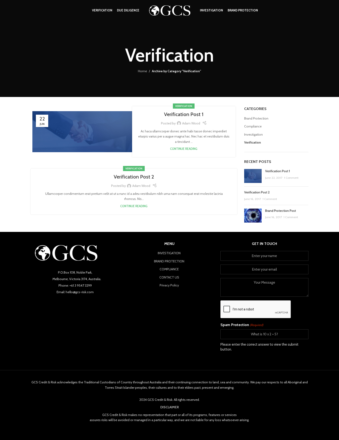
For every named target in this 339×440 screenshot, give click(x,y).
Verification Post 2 (134, 177)
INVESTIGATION (169, 253)
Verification (183, 106)
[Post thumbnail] (253, 176)
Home (142, 71)
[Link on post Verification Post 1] (84, 131)
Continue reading (183, 149)
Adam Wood (191, 123)
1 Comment (291, 177)
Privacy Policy (169, 285)
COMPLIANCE (169, 269)
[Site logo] (169, 10)
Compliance (253, 126)
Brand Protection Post (280, 211)
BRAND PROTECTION (169, 261)
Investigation (253, 134)
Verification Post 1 (183, 114)
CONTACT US (169, 277)
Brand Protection (256, 118)
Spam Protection (241, 325)
